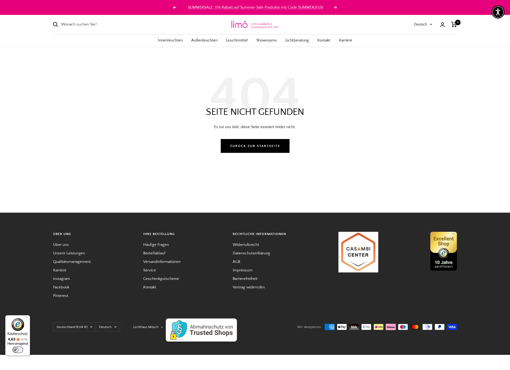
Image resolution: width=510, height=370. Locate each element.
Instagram (61, 278)
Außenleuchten (204, 40)
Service (149, 270)
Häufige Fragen (156, 244)
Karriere (345, 40)
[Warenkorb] (454, 24)
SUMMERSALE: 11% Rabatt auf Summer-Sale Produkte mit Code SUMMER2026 (255, 7)
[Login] (442, 24)
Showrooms (266, 40)
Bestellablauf (154, 253)
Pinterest (60, 295)
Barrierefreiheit (245, 278)
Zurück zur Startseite (255, 146)
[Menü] (27, 318)
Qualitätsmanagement (72, 261)
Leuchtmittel (237, 40)
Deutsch (420, 24)
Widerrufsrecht (246, 244)
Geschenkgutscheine (161, 278)
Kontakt (323, 40)
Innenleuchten (170, 40)
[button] (498, 12)
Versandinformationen (162, 261)
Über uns (61, 244)
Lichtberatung (297, 40)
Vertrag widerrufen (249, 287)
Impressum (242, 270)
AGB (236, 261)
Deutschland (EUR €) (72, 327)
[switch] (17, 350)
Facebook (61, 287)
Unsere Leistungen (69, 253)
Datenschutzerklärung (251, 253)
